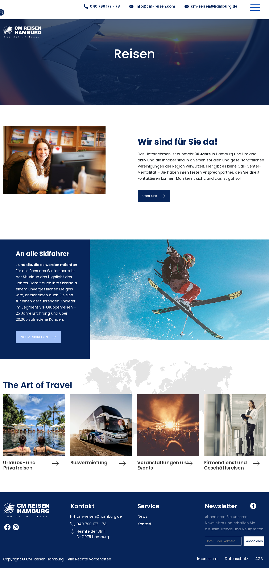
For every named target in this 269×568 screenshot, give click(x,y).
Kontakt (145, 524)
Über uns (149, 195)
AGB (259, 558)
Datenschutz (236, 558)
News (142, 516)
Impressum (207, 558)
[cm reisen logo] (26, 513)
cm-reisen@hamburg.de (214, 6)
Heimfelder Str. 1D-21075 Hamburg (93, 534)
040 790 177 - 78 (105, 6)
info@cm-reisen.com (155, 6)
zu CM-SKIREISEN (34, 337)
